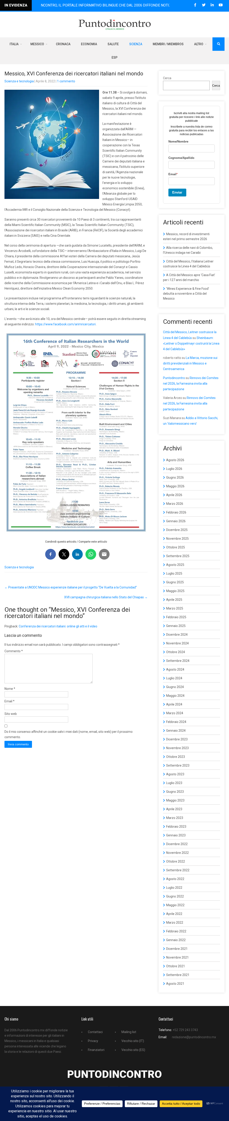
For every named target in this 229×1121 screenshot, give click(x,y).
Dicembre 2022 (177, 844)
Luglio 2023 (174, 783)
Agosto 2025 (175, 565)
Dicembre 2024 (177, 634)
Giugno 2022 (175, 896)
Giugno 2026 (175, 477)
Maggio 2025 (175, 591)
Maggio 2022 (175, 905)
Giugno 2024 (175, 687)
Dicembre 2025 (177, 530)
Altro (198, 44)
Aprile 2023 (174, 809)
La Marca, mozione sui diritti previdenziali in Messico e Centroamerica (190, 363)
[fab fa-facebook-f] (195, 5)
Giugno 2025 (175, 582)
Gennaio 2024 (176, 730)
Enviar (177, 192)
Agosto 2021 (175, 983)
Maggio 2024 (175, 695)
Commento (13, 651)
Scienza (135, 44)
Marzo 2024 (174, 713)
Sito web (10, 714)
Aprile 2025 (174, 599)
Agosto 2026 (175, 460)
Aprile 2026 (174, 495)
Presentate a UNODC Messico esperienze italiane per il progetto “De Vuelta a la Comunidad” (70, 587)
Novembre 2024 (177, 643)
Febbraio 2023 (176, 826)
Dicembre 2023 (177, 739)
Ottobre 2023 (175, 757)
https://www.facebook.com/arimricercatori (65, 324)
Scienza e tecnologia (19, 81)
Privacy (93, 1041)
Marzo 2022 (174, 922)
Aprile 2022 (174, 914)
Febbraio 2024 (176, 722)
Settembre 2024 (177, 661)
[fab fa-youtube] (221, 5)
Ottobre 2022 (175, 861)
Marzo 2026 (174, 503)
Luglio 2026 (174, 469)
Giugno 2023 (175, 791)
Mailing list (128, 1032)
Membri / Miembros (168, 44)
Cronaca (63, 44)
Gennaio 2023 (176, 835)
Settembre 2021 (177, 975)
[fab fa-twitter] (204, 5)
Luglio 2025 (174, 573)
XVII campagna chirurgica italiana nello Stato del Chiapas (106, 597)
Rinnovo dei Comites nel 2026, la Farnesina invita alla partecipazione (190, 383)
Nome (9, 689)
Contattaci (95, 1032)
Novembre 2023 (177, 748)
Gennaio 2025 (176, 626)
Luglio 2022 (174, 887)
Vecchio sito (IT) (132, 1041)
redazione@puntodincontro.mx (194, 1037)
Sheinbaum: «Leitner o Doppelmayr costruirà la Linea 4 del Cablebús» (191, 343)
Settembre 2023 (177, 765)
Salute (113, 44)
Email (9, 701)
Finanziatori (96, 1050)
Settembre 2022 (177, 870)
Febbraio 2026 (176, 512)
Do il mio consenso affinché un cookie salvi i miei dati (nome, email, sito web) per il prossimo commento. (68, 734)
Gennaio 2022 (176, 940)
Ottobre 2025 (175, 547)
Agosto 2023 (175, 774)
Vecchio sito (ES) (133, 1050)
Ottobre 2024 (175, 652)
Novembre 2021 (177, 957)
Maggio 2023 (175, 800)
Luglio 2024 (174, 678)
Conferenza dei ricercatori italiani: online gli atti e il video (58, 626)
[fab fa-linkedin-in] (212, 5)
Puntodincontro (174, 378)
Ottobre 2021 (175, 966)
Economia (89, 44)
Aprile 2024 (174, 704)
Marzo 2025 (174, 608)
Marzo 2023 (174, 818)
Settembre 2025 (177, 556)
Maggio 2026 (175, 486)
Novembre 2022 (177, 853)
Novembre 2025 (177, 538)
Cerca (167, 78)
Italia (14, 44)
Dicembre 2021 (177, 949)
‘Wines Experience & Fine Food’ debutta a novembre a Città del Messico (186, 293)
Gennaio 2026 (176, 521)
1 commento (66, 81)
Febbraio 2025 (176, 617)
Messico (37, 44)
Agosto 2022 (175, 879)
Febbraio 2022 (176, 931)
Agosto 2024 (175, 669)
